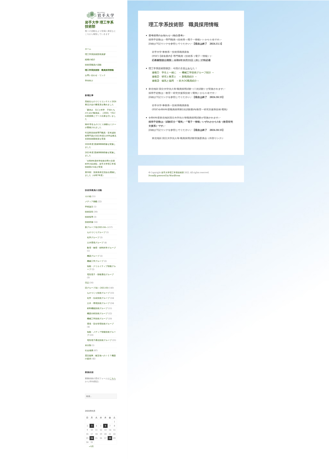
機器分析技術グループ (97, 313)
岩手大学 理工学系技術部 (99, 24)
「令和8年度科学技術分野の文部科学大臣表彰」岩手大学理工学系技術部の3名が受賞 (100, 163)
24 (92, 438)
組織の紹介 (90, 59)
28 (110, 438)
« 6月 (91, 446)
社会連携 (89, 350)
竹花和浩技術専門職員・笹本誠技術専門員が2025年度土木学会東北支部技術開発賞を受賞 (100, 135)
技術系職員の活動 (93, 64)
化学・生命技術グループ (98, 298)
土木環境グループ (95, 242)
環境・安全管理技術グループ (100, 323)
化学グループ (93, 237)
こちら (113, 378)
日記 (87, 282)
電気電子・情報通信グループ (100, 274)
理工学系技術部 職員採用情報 (99, 70)
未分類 (88, 345)
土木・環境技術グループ (98, 303)
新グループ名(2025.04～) (96, 227)
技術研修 (89, 222)
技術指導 (89, 216)
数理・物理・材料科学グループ (101, 247)
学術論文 (89, 206)
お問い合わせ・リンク (95, 75)
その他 (88, 196)
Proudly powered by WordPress (164, 175)
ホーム (88, 49)
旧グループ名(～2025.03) (96, 287)
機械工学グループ (95, 261)
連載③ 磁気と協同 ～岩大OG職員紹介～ (175, 80)
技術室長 (89, 211)
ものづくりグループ (96, 232)
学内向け (89, 80)
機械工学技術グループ (97, 318)
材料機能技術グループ (97, 308)
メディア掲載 (91, 201)
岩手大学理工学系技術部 (172, 172)
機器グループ (93, 255)
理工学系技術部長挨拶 (95, 54)
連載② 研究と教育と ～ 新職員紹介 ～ (174, 76)
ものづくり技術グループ (98, 292)
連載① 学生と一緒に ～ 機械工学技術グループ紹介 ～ (183, 72)
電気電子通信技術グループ (99, 340)
